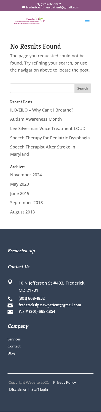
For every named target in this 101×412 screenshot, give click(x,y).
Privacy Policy (64, 382)
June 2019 (19, 193)
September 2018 (26, 202)
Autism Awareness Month (36, 119)
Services (14, 339)
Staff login (39, 389)
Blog (11, 353)
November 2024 (26, 174)
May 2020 (19, 184)
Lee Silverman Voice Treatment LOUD (47, 128)
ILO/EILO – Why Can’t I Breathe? (41, 110)
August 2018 (22, 212)
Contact (14, 346)
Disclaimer (18, 389)
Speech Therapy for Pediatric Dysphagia (50, 138)
